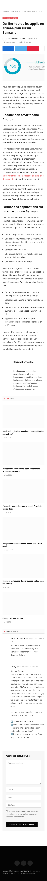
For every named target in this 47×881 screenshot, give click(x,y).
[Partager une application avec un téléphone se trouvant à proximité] (23, 453)
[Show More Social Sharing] (42, 48)
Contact (6, 871)
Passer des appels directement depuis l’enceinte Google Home (22, 507)
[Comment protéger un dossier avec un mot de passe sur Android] (23, 566)
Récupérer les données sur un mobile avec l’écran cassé (22, 545)
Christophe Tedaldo (18, 39)
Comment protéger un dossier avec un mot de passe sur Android (23, 582)
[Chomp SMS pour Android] (23, 603)
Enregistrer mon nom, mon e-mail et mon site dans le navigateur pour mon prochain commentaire (22, 814)
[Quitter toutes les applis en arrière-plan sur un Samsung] (23, 67)
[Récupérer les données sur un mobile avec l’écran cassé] (23, 528)
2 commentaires (9, 42)
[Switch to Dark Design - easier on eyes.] (39, 4)
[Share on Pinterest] (33, 48)
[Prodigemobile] (23, 3)
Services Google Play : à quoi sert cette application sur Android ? (23, 433)
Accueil (5, 11)
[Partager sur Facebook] (8, 48)
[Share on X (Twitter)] (21, 48)
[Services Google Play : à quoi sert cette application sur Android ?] (23, 416)
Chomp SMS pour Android (13, 618)
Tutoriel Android (14, 11)
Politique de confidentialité (20, 871)
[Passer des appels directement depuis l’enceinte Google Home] (23, 491)
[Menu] (4, 4)
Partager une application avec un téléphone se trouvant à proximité (21, 470)
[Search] (43, 4)
